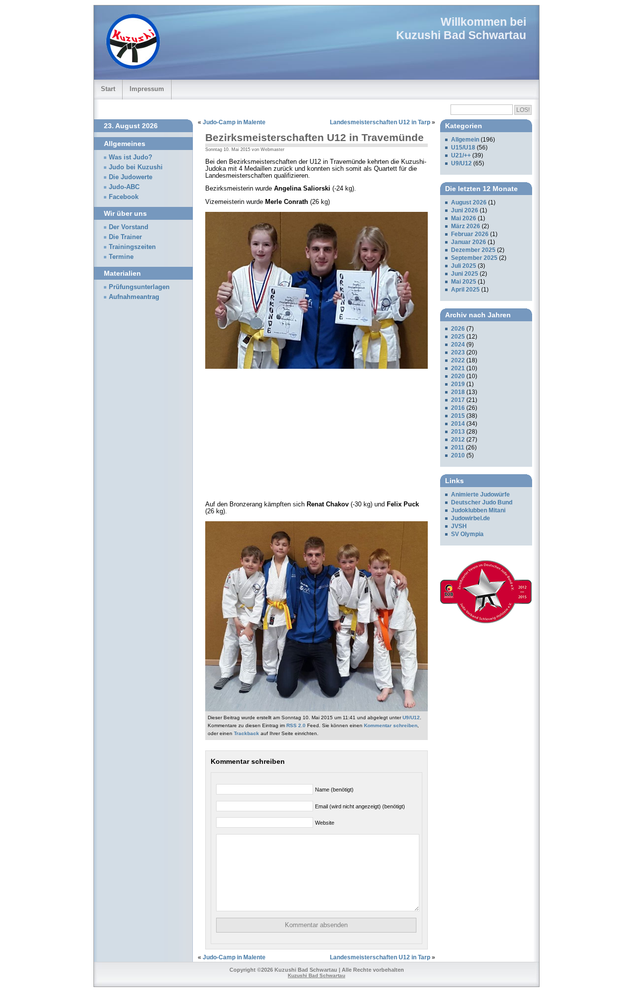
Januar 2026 (468, 242)
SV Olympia (467, 534)
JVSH (459, 526)
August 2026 (469, 202)
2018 (458, 392)
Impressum (147, 89)
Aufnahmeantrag (134, 297)
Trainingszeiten (132, 247)
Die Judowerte (130, 177)
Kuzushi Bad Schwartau (461, 35)
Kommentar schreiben (390, 725)
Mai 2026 (463, 218)
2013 (458, 432)
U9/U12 (411, 717)
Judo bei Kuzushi (136, 167)
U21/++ (461, 155)
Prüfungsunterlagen (139, 287)
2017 (458, 400)
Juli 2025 (463, 266)
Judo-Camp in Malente (234, 122)
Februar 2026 (470, 234)
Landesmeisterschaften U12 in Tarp (380, 122)
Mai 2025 (463, 282)
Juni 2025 (464, 274)
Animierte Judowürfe (480, 494)
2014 (458, 424)
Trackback (246, 733)
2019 (458, 384)
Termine (121, 256)
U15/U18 (463, 147)
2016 (458, 408)
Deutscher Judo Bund (481, 502)
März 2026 (465, 226)
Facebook (123, 197)
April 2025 (465, 290)
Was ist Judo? (130, 157)
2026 (458, 329)
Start (108, 89)
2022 (458, 360)
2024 (458, 344)
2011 (457, 447)
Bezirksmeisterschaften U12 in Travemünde (314, 137)
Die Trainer (125, 237)
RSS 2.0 (296, 725)
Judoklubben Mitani (478, 510)
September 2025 (474, 258)
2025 (458, 337)
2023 (458, 352)
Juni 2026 (464, 210)
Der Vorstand (128, 227)
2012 (458, 440)
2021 (458, 368)
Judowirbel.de (470, 518)
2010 (458, 455)
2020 (458, 376)
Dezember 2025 (473, 250)
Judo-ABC (124, 187)
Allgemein (465, 140)
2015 (458, 416)
